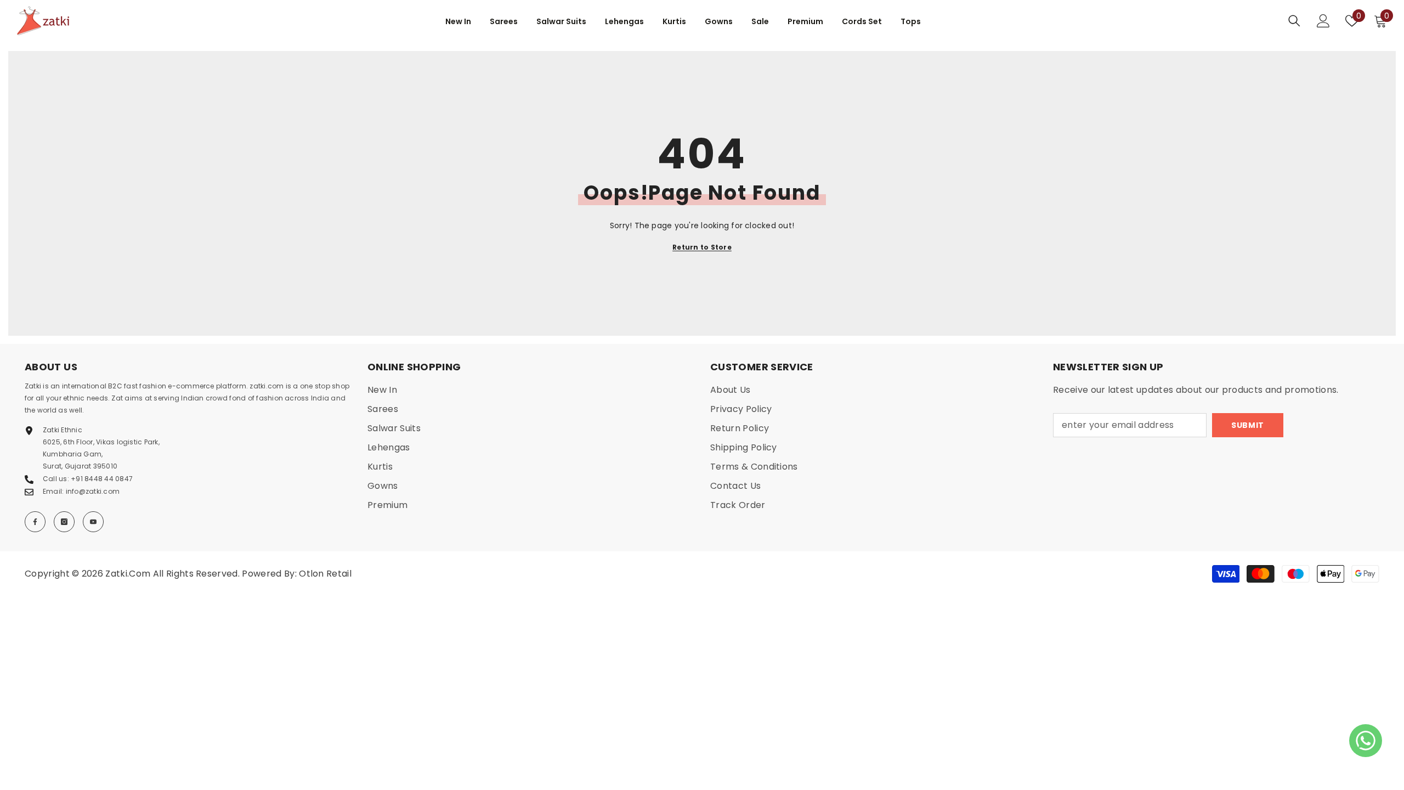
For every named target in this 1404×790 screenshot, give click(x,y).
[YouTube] (93, 521)
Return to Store (702, 247)
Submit (1247, 425)
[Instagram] (64, 521)
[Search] (1294, 20)
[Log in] (1323, 20)
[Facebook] (35, 521)
